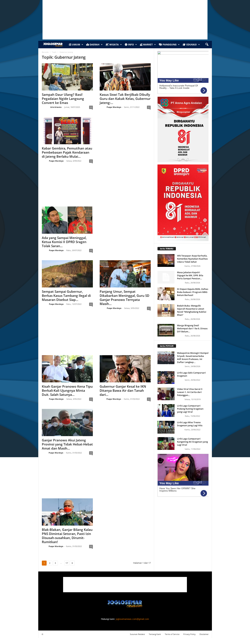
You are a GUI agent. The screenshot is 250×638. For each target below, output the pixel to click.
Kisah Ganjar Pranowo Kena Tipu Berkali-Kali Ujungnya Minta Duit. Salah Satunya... (67, 390)
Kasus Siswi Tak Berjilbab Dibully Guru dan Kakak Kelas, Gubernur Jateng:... (125, 98)
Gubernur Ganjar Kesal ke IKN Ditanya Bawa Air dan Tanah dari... (123, 390)
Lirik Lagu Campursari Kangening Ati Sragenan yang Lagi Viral (192, 441)
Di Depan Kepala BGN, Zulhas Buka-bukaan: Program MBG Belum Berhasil (192, 292)
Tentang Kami (155, 634)
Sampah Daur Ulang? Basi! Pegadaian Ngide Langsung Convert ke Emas (63, 98)
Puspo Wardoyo (114, 107)
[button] (207, 44)
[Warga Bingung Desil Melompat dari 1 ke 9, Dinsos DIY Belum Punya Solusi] (165, 330)
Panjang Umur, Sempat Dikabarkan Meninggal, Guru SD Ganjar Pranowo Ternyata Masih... (124, 297)
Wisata (114, 44)
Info (130, 44)
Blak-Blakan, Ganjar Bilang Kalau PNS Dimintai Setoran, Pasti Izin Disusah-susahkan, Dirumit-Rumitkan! (67, 535)
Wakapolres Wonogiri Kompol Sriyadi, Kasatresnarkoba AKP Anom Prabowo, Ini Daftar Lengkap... (193, 357)
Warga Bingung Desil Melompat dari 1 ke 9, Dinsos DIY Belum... (192, 328)
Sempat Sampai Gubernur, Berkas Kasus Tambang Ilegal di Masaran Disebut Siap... (66, 295)
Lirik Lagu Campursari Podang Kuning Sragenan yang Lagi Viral (190, 408)
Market (147, 44)
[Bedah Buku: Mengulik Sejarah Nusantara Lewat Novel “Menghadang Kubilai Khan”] (165, 310)
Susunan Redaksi (137, 634)
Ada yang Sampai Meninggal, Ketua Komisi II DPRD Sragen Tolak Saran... (64, 242)
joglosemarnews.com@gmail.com (132, 619)
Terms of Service (172, 634)
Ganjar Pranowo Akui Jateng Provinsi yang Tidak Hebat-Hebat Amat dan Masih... (67, 444)
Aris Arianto (56, 107)
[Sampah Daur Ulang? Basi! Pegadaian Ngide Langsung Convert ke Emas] (67, 76)
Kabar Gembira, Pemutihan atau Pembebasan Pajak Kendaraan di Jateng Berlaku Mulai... (67, 152)
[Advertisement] (96, 188)
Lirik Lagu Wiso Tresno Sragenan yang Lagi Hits (189, 424)
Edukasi (191, 44)
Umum (75, 44)
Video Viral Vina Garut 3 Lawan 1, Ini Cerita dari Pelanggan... (189, 392)
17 (66, 563)
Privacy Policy (189, 634)
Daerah (94, 44)
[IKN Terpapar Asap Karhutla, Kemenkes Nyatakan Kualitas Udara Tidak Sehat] (165, 260)
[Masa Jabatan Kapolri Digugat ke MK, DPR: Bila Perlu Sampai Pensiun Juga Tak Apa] (165, 277)
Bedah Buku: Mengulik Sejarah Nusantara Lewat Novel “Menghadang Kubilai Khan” (191, 310)
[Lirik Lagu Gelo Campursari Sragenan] (165, 377)
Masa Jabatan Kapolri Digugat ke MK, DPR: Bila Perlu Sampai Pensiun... (190, 275)
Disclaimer (204, 634)
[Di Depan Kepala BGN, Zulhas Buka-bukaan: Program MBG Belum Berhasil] (165, 293)
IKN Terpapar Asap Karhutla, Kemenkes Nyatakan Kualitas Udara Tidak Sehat (192, 258)
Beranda (45, 52)
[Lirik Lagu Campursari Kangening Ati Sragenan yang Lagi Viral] (165, 443)
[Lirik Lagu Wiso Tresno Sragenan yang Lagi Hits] (165, 427)
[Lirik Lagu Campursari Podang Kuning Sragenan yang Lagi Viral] (165, 410)
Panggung (169, 44)
